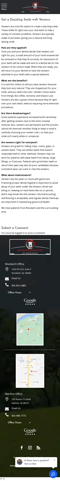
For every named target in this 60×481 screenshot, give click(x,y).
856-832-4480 (19, 285)
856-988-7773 (19, 415)
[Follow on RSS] (38, 447)
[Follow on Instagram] (30, 447)
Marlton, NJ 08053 (20, 403)
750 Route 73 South (21, 399)
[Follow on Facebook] (21, 447)
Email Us (16, 278)
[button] (4, 5)
